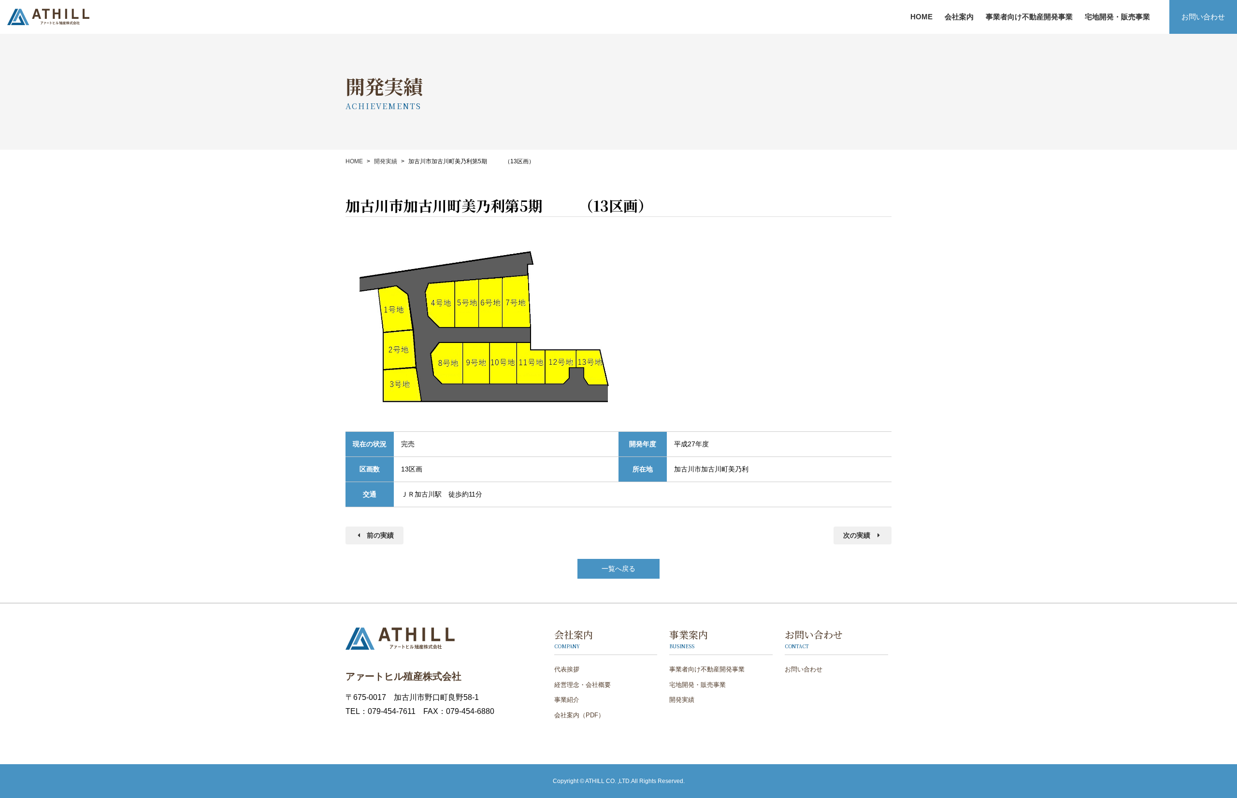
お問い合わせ (1203, 17)
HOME (921, 17)
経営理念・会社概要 (582, 684)
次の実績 (856, 535)
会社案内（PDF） (579, 715)
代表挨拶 (566, 669)
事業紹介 (941, 20)
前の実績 (380, 535)
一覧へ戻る (618, 568)
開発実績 (385, 161)
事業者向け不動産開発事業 (1029, 17)
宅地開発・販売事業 (1117, 17)
